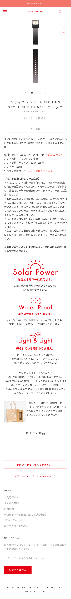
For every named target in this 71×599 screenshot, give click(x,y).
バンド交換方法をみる (40, 170)
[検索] (60, 11)
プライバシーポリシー (16, 520)
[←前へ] (25, 93)
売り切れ (35, 128)
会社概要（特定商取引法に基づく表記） (26, 514)
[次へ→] (45, 93)
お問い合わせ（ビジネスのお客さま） (35, 476)
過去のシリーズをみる (16, 526)
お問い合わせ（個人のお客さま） (35, 464)
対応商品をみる (54, 154)
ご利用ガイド (11, 497)
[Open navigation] (5, 11)
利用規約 (9, 509)
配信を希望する (18, 569)
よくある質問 (11, 503)
